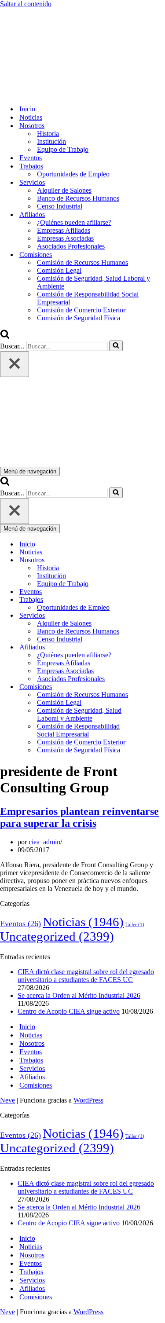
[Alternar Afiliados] (154, 647)
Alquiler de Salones (64, 190)
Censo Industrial (59, 206)
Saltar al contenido (25, 3)
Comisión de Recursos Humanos (82, 262)
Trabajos (31, 1060)
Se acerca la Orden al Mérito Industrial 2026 (79, 995)
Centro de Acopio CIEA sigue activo (69, 1011)
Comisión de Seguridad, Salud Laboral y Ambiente (93, 282)
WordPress (88, 1100)
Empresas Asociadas (65, 238)
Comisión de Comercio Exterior (81, 310)
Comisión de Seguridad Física (78, 318)
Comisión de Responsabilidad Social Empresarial (88, 298)
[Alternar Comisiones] (154, 687)
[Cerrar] (14, 364)
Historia (48, 133)
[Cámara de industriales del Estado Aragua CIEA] (44, 93)
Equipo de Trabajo (62, 149)
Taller (134, 924)
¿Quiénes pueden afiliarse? (74, 222)
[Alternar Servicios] (154, 615)
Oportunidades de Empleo (73, 174)
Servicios (32, 1068)
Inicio (27, 109)
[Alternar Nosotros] (154, 560)
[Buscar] (5, 336)
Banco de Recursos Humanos (78, 198)
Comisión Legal (59, 270)
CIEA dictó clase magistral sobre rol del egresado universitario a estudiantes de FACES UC (86, 975)
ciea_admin (44, 842)
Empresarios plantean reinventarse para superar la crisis (79, 817)
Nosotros (31, 1043)
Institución (51, 141)
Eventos (30, 157)
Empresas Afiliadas (63, 230)
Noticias (30, 117)
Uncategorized (57, 936)
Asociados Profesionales (71, 246)
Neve (7, 1100)
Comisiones (35, 1085)
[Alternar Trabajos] (154, 600)
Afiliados (32, 1077)
